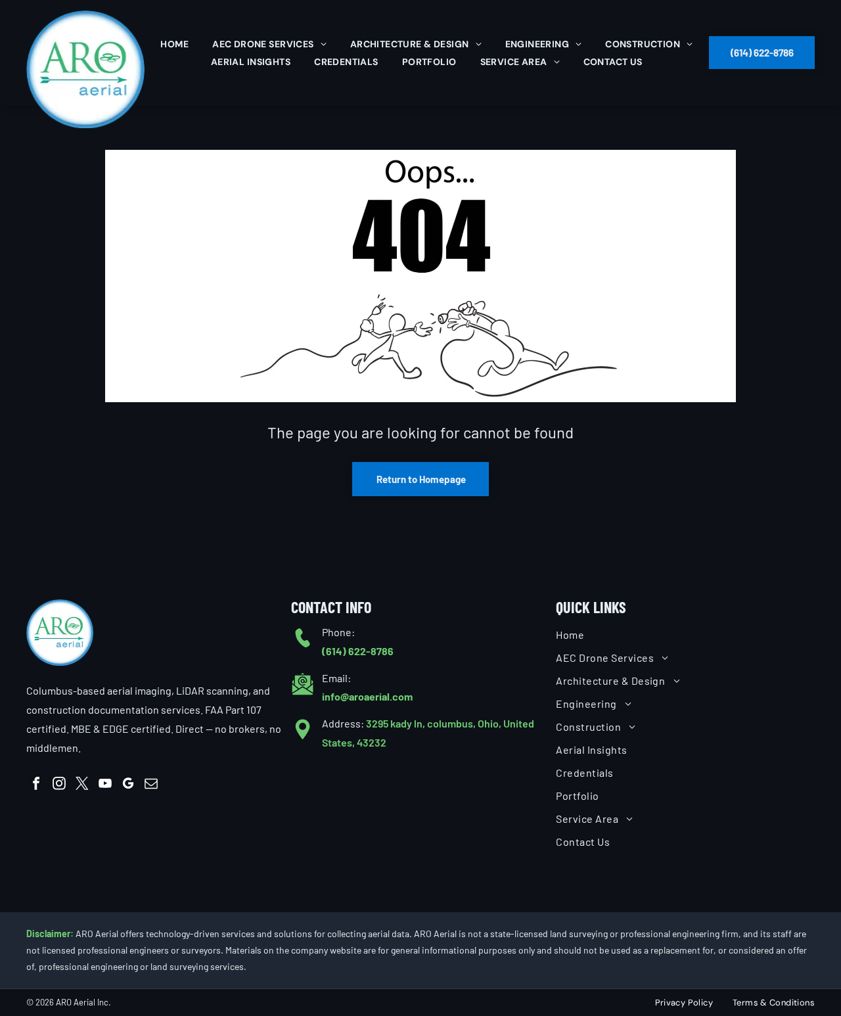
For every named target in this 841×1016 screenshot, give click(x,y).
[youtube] (105, 785)
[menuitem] (174, 44)
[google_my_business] (128, 785)
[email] (151, 785)
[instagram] (59, 785)
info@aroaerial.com (367, 696)
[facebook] (36, 785)
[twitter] (82, 785)
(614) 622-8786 (358, 651)
